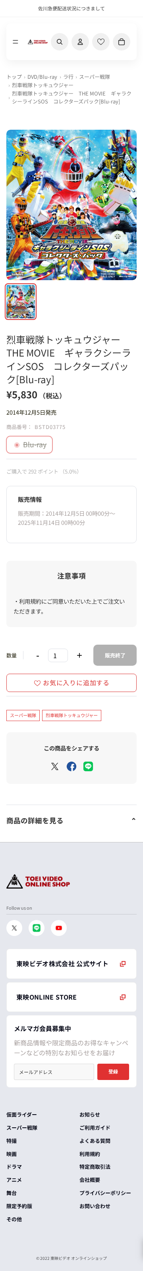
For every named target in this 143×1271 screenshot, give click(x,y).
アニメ (14, 1179)
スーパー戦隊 (94, 76)
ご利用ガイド (94, 1127)
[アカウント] (80, 42)
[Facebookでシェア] (71, 766)
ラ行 (68, 76)
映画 (11, 1154)
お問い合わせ (94, 1206)
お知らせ (89, 1114)
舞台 (11, 1193)
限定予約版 (19, 1206)
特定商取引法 (94, 1166)
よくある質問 (94, 1140)
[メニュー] (15, 42)
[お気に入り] (101, 42)
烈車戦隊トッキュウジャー (42, 85)
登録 (113, 1071)
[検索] (59, 42)
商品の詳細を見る (35, 820)
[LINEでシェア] (88, 766)
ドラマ (14, 1166)
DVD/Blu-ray (42, 76)
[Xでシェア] (54, 766)
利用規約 (89, 1154)
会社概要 (89, 1179)
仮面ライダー (21, 1114)
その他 (14, 1219)
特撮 (11, 1140)
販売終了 (115, 655)
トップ (14, 76)
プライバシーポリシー (105, 1193)
